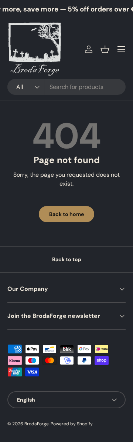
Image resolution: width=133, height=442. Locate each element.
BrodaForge (36, 424)
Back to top (66, 259)
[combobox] (66, 87)
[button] (105, 49)
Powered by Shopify (72, 424)
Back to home (66, 214)
